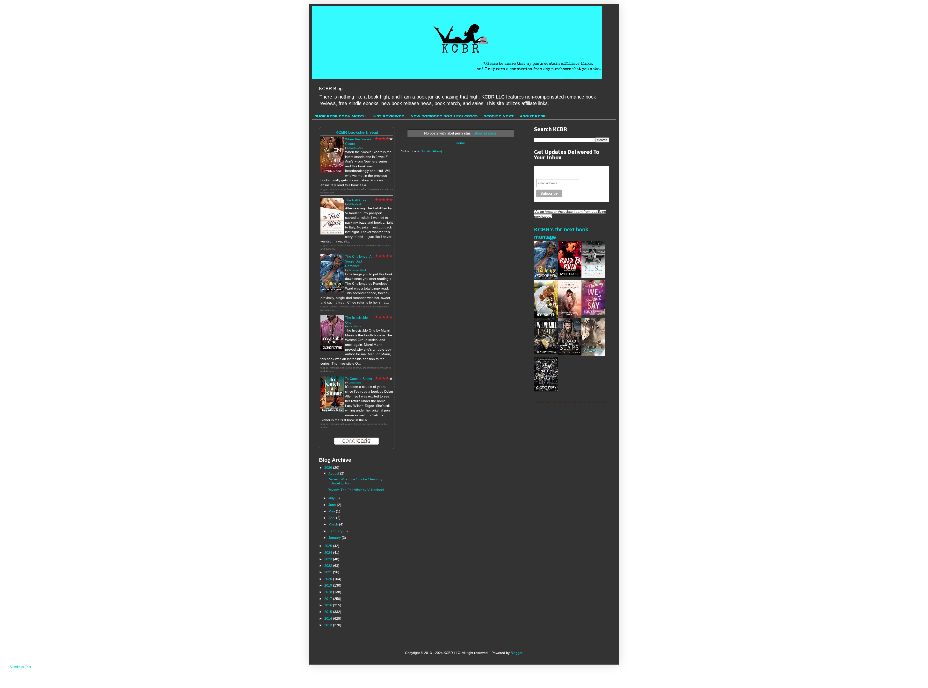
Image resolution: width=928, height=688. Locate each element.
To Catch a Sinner (358, 379)
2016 (328, 605)
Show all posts (485, 133)
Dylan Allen (354, 382)
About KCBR (533, 116)
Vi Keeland (354, 204)
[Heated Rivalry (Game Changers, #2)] (593, 354)
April (332, 518)
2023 (328, 559)
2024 (328, 552)
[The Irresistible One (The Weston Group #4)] (332, 350)
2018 (328, 592)
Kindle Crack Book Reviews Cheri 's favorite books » (572, 402)
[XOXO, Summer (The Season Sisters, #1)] (546, 317)
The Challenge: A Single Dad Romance (358, 261)
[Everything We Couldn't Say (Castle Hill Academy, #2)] (593, 314)
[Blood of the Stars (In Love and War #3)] (569, 353)
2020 (328, 579)
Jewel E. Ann (355, 148)
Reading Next (499, 116)
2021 (328, 572)
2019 (328, 585)
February (335, 531)
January (335, 537)
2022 (328, 565)
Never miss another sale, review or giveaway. (567, 172)
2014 (328, 618)
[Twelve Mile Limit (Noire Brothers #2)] (546, 353)
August (334, 473)
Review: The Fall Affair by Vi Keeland (355, 490)
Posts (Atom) (432, 151)
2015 (328, 612)
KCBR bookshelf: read (356, 132)
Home (460, 143)
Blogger (516, 653)
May (332, 511)
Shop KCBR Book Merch (340, 116)
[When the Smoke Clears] (332, 172)
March (333, 524)
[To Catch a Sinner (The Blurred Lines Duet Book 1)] (332, 411)
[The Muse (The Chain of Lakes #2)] (593, 276)
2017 (328, 599)
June (332, 505)
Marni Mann (355, 326)
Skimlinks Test (20, 667)
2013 (328, 625)
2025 (328, 546)
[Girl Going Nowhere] (546, 390)
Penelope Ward (357, 270)
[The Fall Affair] (332, 233)
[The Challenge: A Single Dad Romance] (332, 291)
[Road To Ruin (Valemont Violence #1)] (569, 275)
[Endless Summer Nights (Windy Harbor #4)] (569, 317)
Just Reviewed (388, 116)
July (331, 498)
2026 (328, 467)
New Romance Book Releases (444, 116)
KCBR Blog (331, 88)
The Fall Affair (355, 200)
